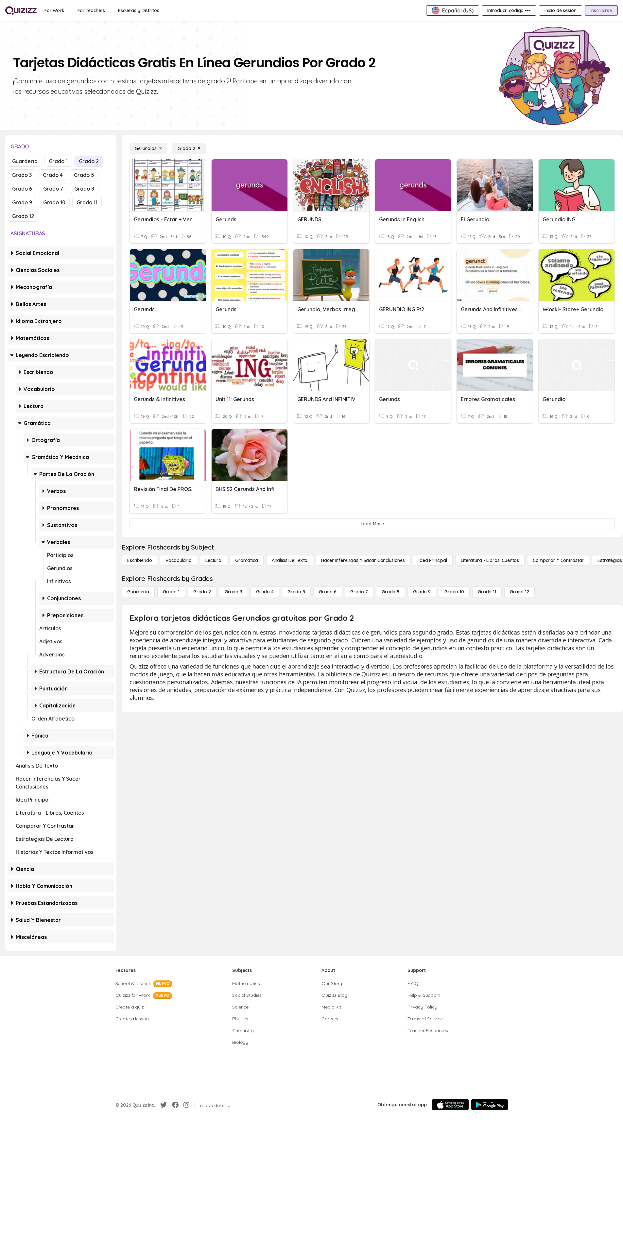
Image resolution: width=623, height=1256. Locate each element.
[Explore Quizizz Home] (21, 10)
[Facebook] (175, 1105)
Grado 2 (89, 161)
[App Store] (450, 1104)
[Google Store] (489, 1104)
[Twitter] (163, 1105)
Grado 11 (87, 202)
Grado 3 (22, 175)
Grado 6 (22, 188)
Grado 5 (84, 175)
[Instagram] (186, 1105)
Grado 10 (54, 202)
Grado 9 (22, 202)
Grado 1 (58, 161)
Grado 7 (53, 188)
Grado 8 (84, 188)
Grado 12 (23, 216)
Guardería (25, 161)
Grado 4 (53, 175)
